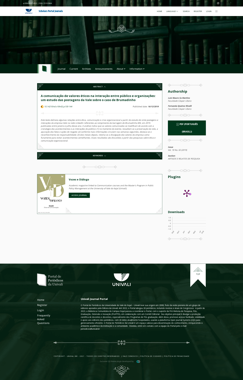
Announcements (103, 68)
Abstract (98, 86)
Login (209, 11)
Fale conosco (130, 356)
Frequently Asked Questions (41, 319)
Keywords (98, 156)
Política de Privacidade (176, 356)
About (120, 68)
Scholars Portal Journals (51, 11)
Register (198, 11)
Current (74, 68)
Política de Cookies (151, 356)
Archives (86, 68)
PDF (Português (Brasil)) (188, 128)
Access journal (79, 195)
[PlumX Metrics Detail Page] (186, 193)
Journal (61, 68)
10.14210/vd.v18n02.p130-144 (58, 106)
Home (159, 11)
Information (136, 68)
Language (171, 11)
